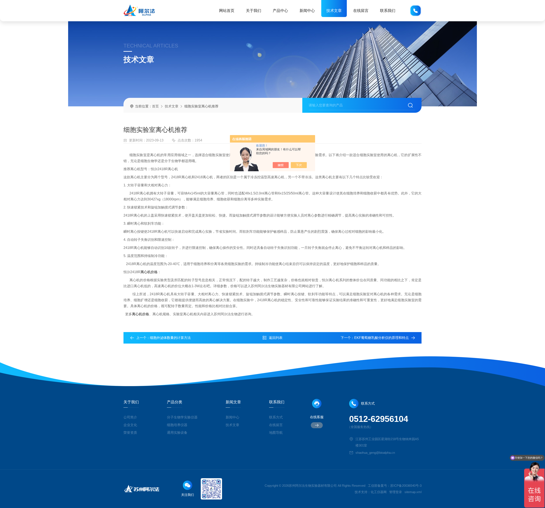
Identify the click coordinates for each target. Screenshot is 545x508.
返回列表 (276, 338)
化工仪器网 (379, 492)
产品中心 (280, 11)
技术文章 (334, 11)
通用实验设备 (177, 432)
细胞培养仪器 (177, 425)
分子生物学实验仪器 (182, 417)
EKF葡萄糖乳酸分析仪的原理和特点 (381, 338)
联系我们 (387, 11)
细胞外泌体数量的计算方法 (170, 338)
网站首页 (226, 11)
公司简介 (130, 417)
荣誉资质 (130, 432)
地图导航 (276, 432)
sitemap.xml (413, 492)
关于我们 (253, 11)
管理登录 (395, 492)
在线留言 (361, 11)
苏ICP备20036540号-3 (406, 485)
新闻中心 (307, 11)
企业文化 (130, 425)
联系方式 (276, 417)
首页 (155, 106)
